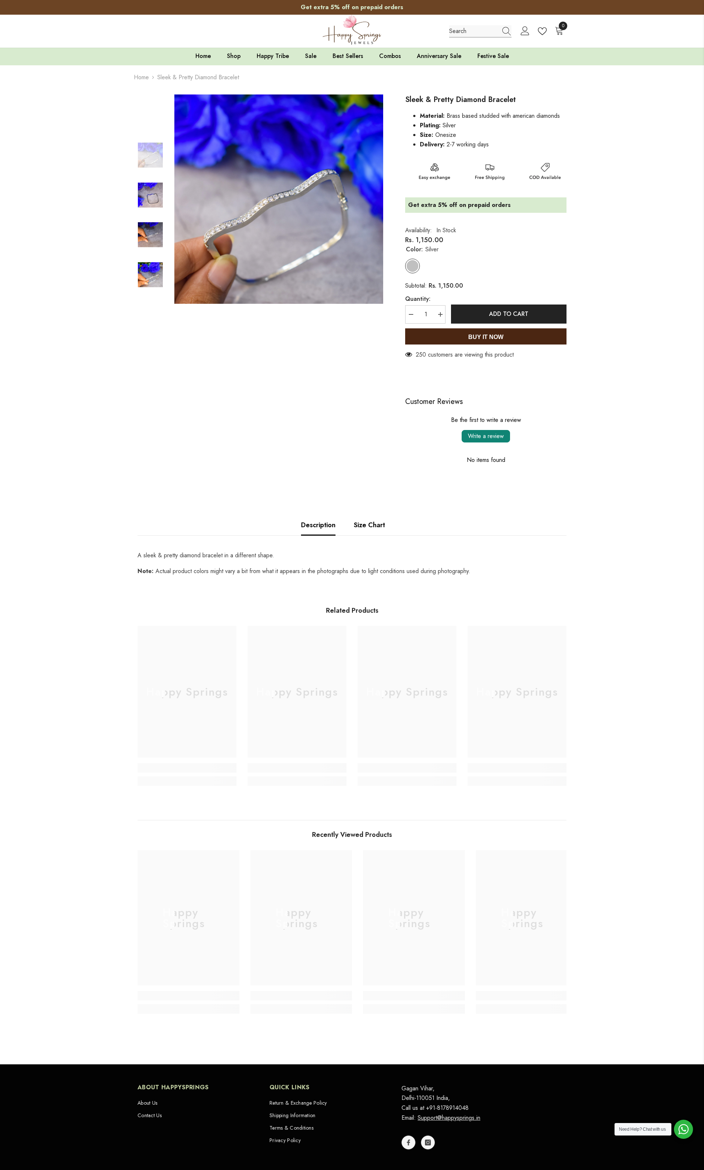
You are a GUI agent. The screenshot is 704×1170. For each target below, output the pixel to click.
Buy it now (485, 337)
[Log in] (525, 31)
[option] (352, 7)
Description (318, 525)
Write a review (486, 436)
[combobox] (473, 31)
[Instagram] (428, 1142)
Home (141, 77)
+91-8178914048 (447, 1108)
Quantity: (417, 299)
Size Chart (369, 525)
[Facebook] (408, 1142)
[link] (187, 768)
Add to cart (508, 314)
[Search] (480, 31)
